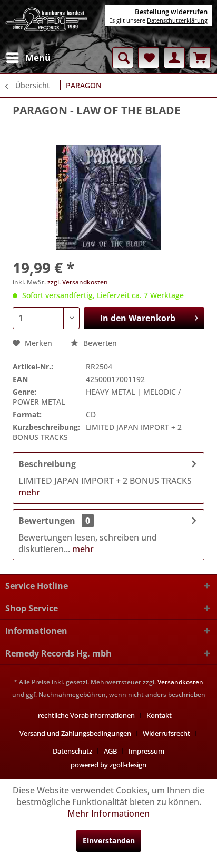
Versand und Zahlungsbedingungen (75, 733)
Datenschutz (72, 751)
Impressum (146, 751)
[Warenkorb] (200, 57)
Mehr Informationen (108, 813)
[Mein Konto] (174, 57)
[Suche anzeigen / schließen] (122, 57)
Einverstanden (109, 840)
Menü (38, 57)
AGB (110, 751)
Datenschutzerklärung (177, 20)
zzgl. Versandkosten (77, 282)
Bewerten (99, 343)
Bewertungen (46, 520)
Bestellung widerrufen (171, 11)
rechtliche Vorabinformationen (86, 715)
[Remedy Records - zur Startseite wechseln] (46, 23)
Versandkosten (180, 682)
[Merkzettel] (148, 57)
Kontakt (159, 715)
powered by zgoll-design (108, 764)
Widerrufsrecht (166, 733)
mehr (29, 492)
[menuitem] (28, 57)
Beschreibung (47, 464)
